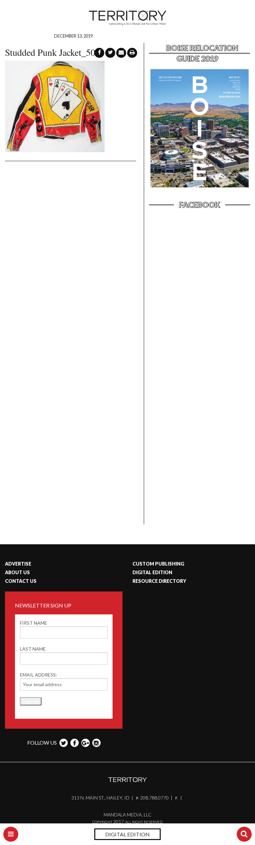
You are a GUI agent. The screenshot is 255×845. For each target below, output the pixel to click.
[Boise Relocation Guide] (199, 186)
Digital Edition (152, 572)
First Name (33, 623)
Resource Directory (159, 581)
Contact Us (21, 581)
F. (176, 798)
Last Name (33, 649)
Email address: (38, 675)
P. (137, 798)
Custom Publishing (158, 564)
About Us (17, 572)
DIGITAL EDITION (127, 834)
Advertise (18, 564)
